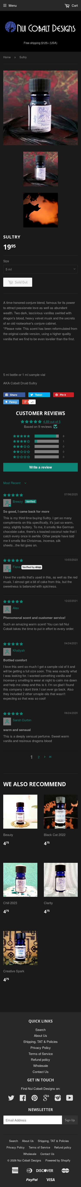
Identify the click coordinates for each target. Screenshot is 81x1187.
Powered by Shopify (57, 1160)
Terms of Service (41, 1053)
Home (7, 57)
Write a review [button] (40, 467)
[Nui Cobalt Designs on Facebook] (23, 1099)
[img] (13, 495)
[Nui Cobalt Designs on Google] (46, 1099)
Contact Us (41, 1071)
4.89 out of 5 (51, 421)
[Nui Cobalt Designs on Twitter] (11, 1099)
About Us (40, 1035)
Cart (74, 5)
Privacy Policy (40, 1047)
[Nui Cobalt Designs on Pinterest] (34, 1099)
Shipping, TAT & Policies (40, 1041)
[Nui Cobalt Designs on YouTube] (69, 1099)
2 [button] (39, 757)
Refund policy (40, 1059)
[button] (21, 436)
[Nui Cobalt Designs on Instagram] (58, 1099)
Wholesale (40, 1065)
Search (40, 1029)
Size (6, 261)
